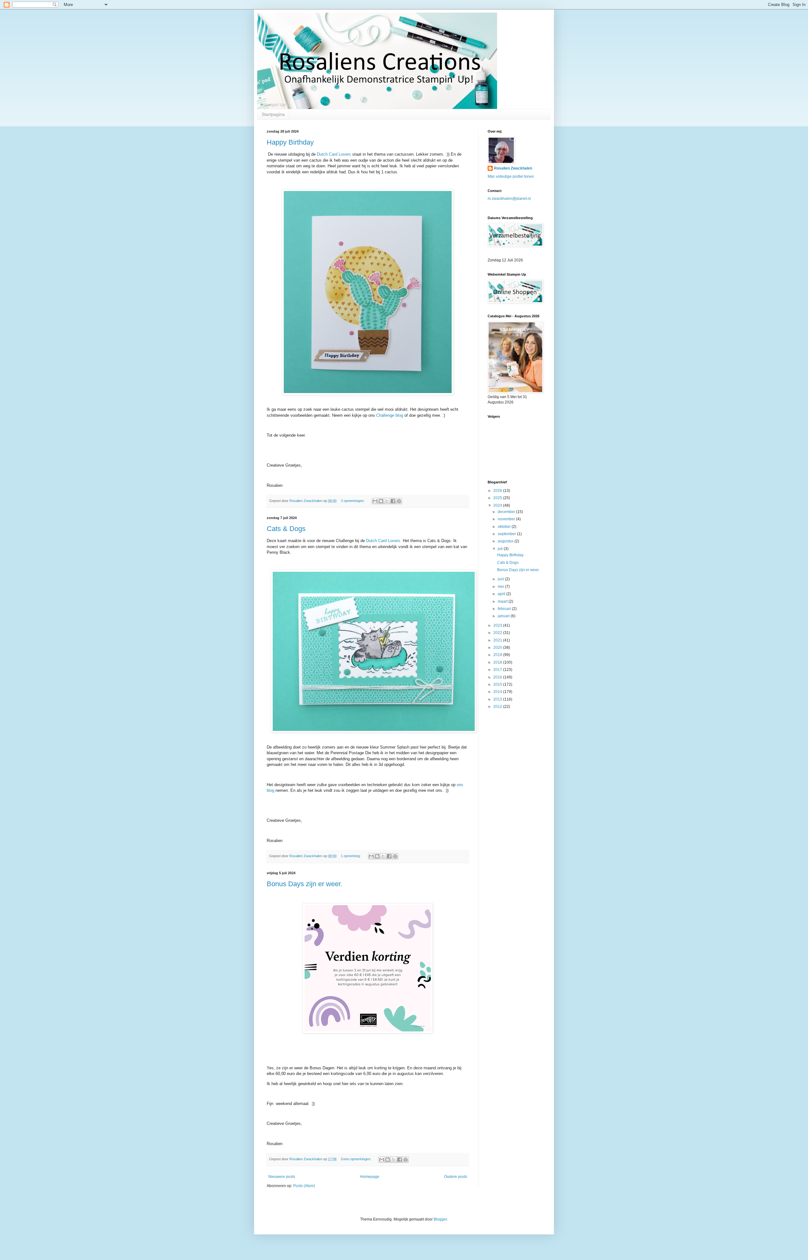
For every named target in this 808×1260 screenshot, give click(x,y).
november (507, 519)
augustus (506, 541)
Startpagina (273, 114)
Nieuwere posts (281, 1176)
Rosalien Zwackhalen (513, 168)
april (502, 594)
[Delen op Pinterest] (399, 501)
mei (501, 586)
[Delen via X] (387, 501)
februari (505, 608)
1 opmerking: (351, 856)
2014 (498, 692)
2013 (498, 699)
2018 (498, 662)
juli (501, 548)
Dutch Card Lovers (334, 154)
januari (504, 616)
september (507, 534)
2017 (498, 669)
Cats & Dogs (286, 529)
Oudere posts (455, 1176)
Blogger (440, 1219)
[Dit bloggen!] (381, 501)
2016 (498, 677)
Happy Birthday (290, 142)
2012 (498, 706)
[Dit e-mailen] (375, 501)
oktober (505, 526)
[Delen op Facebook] (393, 501)
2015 (498, 684)
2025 (498, 498)
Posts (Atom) (304, 1186)
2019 (498, 655)
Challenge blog (390, 415)
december (507, 512)
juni (501, 579)
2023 (498, 625)
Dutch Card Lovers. (383, 540)
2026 (498, 490)
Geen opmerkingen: (356, 1159)
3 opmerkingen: (353, 501)
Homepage (369, 1176)
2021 (498, 640)
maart (503, 601)
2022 (498, 632)
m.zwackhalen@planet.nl (509, 198)
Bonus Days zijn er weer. (304, 884)
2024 (498, 505)
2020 (498, 647)
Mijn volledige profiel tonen (511, 176)
